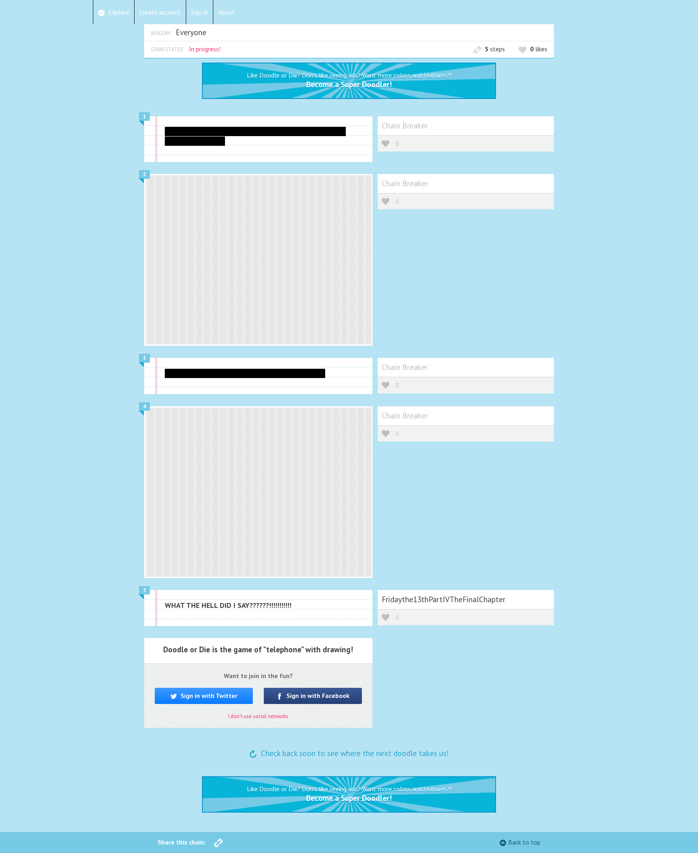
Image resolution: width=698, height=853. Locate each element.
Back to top (524, 842)
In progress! (205, 49)
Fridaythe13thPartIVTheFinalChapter (443, 599)
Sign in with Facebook (317, 695)
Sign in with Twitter (208, 695)
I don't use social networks (258, 716)
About (226, 12)
